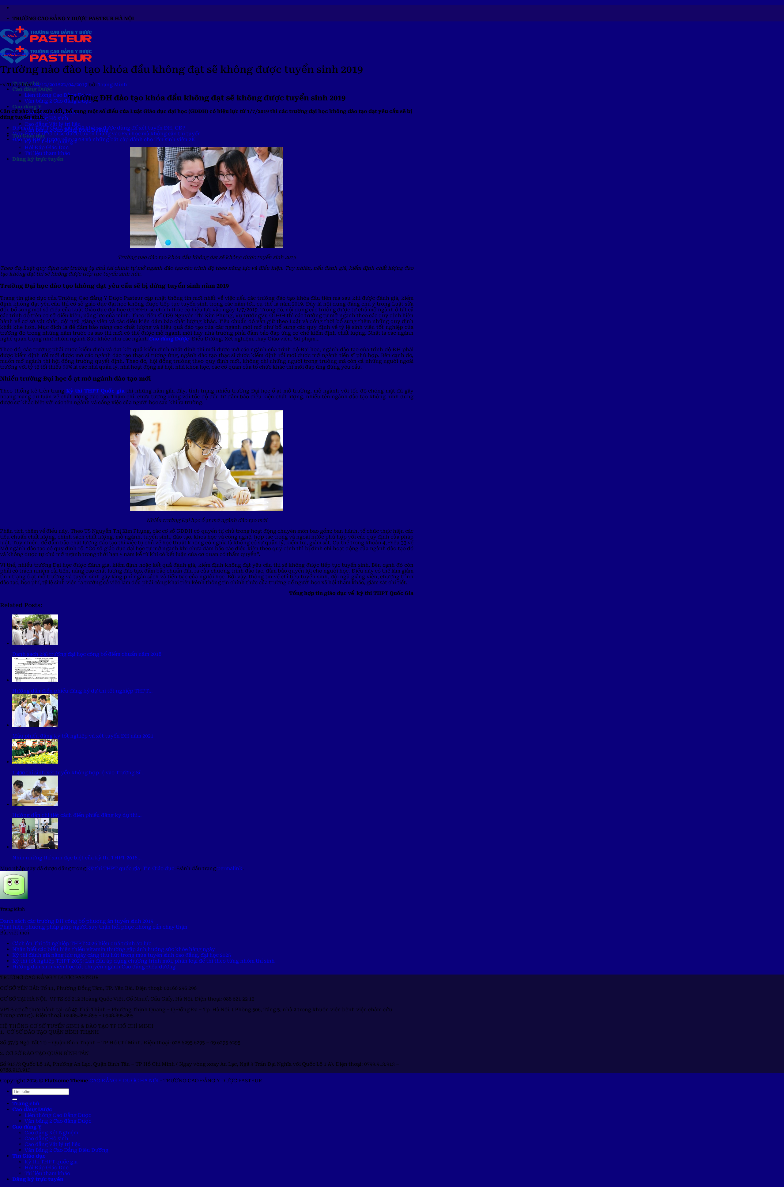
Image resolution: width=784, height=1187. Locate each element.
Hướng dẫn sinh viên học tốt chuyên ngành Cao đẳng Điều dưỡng (93, 967)
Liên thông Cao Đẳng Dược (57, 95)
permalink (230, 868)
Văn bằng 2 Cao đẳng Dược (57, 101)
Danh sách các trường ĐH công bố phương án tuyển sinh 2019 (76, 921)
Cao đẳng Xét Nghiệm (51, 1133)
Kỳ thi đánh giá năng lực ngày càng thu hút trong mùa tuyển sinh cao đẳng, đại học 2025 (121, 955)
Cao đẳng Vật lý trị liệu (52, 124)
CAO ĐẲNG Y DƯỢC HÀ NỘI (124, 1081)
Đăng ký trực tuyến (37, 159)
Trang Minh (112, 85)
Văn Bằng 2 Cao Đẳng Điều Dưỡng (66, 1150)
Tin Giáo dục (49, 54)
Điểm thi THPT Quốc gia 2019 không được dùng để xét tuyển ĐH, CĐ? (98, 128)
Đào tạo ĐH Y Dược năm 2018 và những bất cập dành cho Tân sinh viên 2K (103, 139)
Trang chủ (25, 1103)
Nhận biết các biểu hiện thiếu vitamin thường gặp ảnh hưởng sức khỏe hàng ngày (113, 949)
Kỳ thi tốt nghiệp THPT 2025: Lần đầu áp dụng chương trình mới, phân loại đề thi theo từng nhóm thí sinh (143, 961)
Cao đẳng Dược (32, 89)
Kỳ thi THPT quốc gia (18, 54)
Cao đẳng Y (26, 107)
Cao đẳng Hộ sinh (46, 118)
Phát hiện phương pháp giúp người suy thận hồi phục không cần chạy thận (93, 927)
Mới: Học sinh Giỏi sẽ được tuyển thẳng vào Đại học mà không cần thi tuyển (106, 134)
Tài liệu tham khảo (47, 153)
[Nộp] (14, 1099)
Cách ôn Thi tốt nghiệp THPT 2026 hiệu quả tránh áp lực (81, 943)
